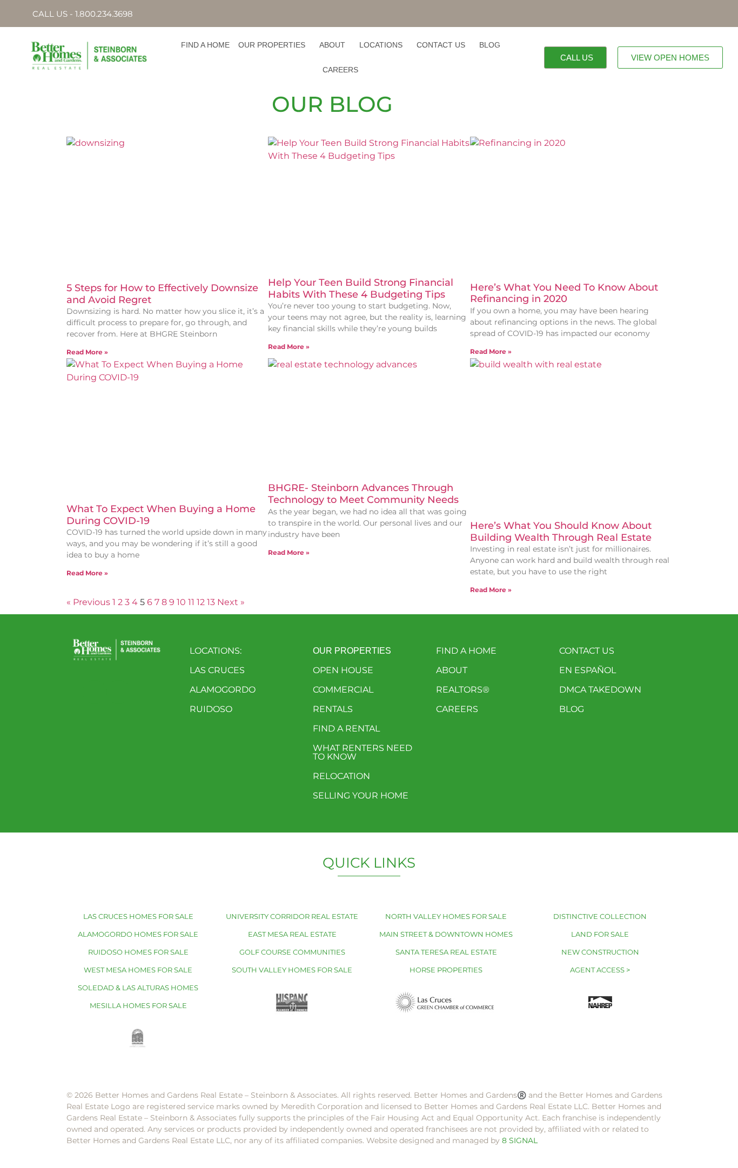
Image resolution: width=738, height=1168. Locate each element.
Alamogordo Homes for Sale (138, 934)
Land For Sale (600, 934)
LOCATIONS (380, 45)
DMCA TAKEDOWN (600, 689)
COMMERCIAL (343, 689)
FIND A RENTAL (346, 728)
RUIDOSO (211, 709)
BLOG (489, 45)
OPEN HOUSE (343, 670)
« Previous (88, 602)
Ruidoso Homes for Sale (138, 952)
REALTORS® (462, 689)
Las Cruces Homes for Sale (138, 916)
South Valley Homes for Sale (292, 969)
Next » (231, 602)
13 (211, 602)
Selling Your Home (360, 795)
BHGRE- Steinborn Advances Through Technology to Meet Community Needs (363, 494)
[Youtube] (118, 692)
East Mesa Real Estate (292, 934)
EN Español (587, 670)
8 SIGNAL (520, 1140)
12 (201, 602)
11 (191, 602)
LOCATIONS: (215, 651)
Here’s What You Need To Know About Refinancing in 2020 (564, 293)
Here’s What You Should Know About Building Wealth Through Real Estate (561, 531)
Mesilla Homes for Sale (138, 1005)
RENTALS (333, 709)
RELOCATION (341, 776)
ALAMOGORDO (223, 689)
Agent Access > (600, 969)
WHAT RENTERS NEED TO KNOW (362, 752)
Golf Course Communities (292, 952)
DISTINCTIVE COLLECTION (600, 916)
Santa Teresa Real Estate (446, 952)
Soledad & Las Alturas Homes (138, 987)
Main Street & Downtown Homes (446, 934)
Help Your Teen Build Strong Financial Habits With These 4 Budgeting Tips (360, 288)
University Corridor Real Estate (292, 916)
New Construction (600, 952)
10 (181, 602)
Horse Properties (446, 969)
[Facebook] (94, 692)
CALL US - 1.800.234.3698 (82, 14)
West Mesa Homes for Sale (138, 969)
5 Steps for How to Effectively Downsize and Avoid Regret (162, 294)
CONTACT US (441, 45)
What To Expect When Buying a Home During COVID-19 (161, 515)
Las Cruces (217, 670)
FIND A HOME (205, 45)
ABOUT (332, 45)
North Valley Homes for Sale (446, 916)
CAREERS (340, 69)
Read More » (87, 352)
